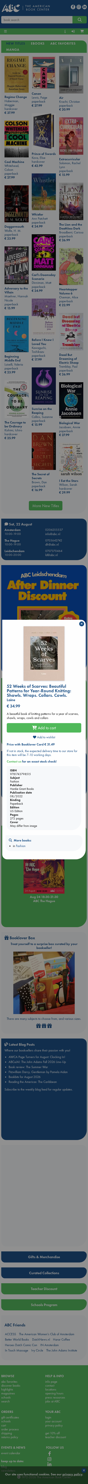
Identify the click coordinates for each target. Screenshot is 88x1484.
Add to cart (46, 727)
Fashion (21, 846)
